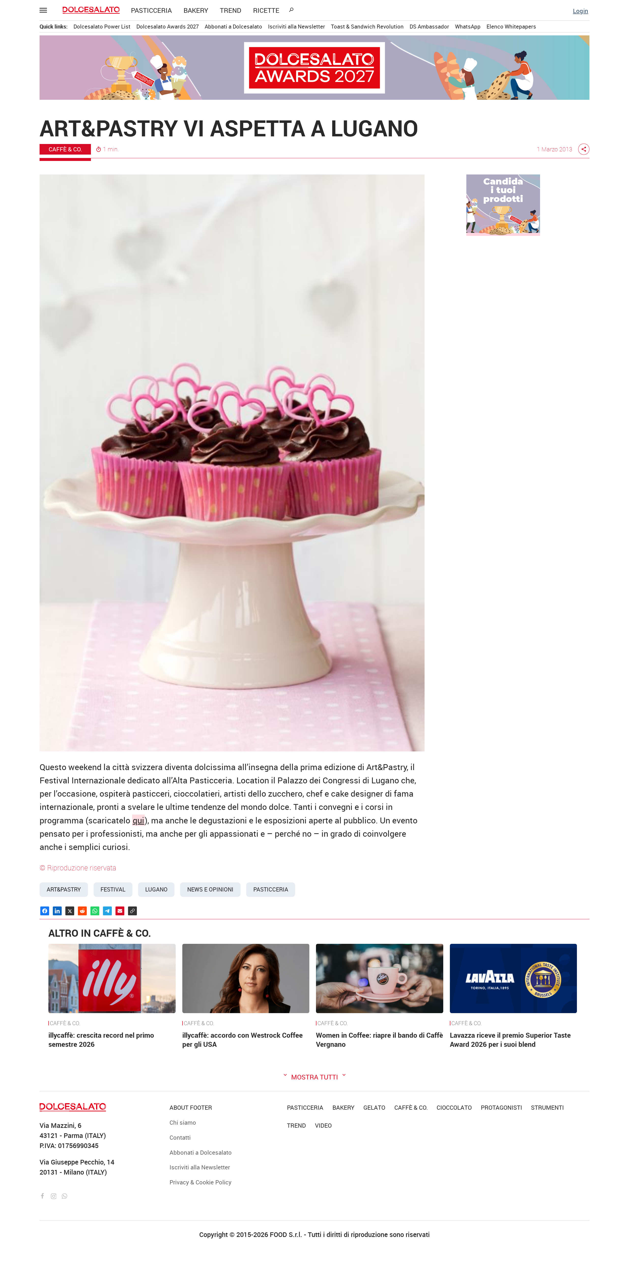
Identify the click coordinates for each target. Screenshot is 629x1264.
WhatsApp (468, 26)
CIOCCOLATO (454, 1107)
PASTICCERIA (151, 10)
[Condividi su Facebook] (44, 910)
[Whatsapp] (64, 1195)
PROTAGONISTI (501, 1107)
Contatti (180, 1137)
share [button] (584, 149)
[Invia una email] (119, 910)
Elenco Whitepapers (511, 26)
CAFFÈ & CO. (65, 149)
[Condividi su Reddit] (82, 910)
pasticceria (270, 889)
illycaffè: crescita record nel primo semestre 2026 (101, 1039)
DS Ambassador (429, 26)
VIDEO (323, 1125)
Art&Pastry (64, 889)
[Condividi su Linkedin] (57, 910)
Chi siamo (183, 1122)
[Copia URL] (132, 910)
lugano (156, 889)
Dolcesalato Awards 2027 (167, 26)
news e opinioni (210, 889)
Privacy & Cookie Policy (200, 1182)
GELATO (374, 1107)
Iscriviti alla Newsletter (296, 26)
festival (112, 889)
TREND (230, 10)
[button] (45, 10)
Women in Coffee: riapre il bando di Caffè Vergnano (379, 1039)
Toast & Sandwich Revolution (367, 26)
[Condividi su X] (69, 910)
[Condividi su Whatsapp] (94, 910)
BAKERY (196, 10)
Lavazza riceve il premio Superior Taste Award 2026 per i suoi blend (510, 1039)
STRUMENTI (547, 1107)
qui (138, 820)
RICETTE (266, 10)
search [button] (291, 10)
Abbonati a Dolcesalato (233, 26)
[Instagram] (54, 1195)
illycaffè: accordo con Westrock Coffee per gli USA (242, 1039)
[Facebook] (43, 1195)
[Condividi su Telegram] (107, 910)
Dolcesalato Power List (101, 26)
